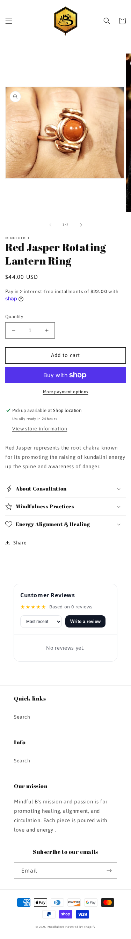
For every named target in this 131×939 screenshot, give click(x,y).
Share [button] (20, 542)
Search (22, 717)
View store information (39, 428)
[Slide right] (81, 225)
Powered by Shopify (80, 927)
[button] (8, 21)
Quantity (14, 316)
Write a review (85, 621)
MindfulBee (56, 927)
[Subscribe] (109, 871)
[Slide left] (50, 225)
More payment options (65, 391)
